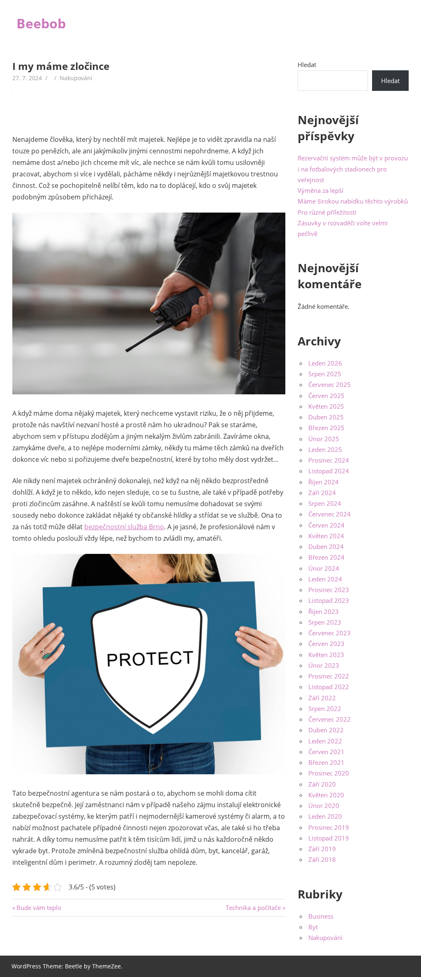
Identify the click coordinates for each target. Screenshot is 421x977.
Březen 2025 (326, 428)
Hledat (307, 64)
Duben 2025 (326, 417)
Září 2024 (322, 492)
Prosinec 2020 (328, 773)
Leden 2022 (325, 741)
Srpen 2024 (324, 503)
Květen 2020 (326, 795)
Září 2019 (322, 849)
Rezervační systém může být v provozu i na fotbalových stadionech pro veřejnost (353, 169)
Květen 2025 (326, 406)
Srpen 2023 (324, 622)
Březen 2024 (326, 557)
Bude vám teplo (38, 907)
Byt (313, 927)
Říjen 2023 (323, 611)
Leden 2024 (325, 579)
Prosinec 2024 (328, 460)
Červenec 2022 (329, 719)
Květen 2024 (326, 536)
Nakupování (76, 78)
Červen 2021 (326, 752)
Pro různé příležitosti (327, 212)
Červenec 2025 (329, 384)
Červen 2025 (326, 395)
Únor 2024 (323, 568)
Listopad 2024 (328, 471)
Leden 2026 (325, 363)
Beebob (41, 23)
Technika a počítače (253, 907)
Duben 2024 (326, 546)
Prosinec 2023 (328, 590)
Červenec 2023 (329, 633)
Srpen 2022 (324, 708)
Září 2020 (322, 784)
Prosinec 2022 (328, 676)
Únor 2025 (323, 439)
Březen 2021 (326, 762)
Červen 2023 (326, 643)
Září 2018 (322, 859)
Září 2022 (322, 698)
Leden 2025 (325, 449)
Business (320, 916)
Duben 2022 (326, 730)
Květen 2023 (326, 655)
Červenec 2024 (329, 514)
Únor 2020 (323, 805)
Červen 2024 (326, 525)
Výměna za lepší (320, 190)
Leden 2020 (325, 816)
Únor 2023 (323, 665)
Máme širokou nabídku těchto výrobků (353, 201)
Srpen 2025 (324, 374)
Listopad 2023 (328, 600)
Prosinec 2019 (328, 827)
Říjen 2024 (323, 482)
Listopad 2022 (328, 687)
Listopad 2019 (328, 838)
